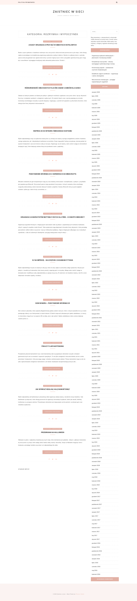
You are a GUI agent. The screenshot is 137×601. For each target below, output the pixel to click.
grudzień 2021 (96, 310)
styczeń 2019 (96, 446)
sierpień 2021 (96, 325)
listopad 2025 (96, 127)
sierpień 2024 (96, 185)
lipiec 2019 (95, 422)
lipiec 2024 (95, 189)
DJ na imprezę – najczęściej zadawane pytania (52, 260)
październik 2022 (97, 271)
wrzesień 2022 (96, 275)
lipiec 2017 (95, 516)
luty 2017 (94, 535)
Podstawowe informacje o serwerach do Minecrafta (52, 174)
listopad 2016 (96, 547)
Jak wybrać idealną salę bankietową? (52, 389)
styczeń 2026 (96, 119)
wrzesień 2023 (96, 228)
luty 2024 (94, 209)
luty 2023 (94, 255)
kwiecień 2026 (96, 107)
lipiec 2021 (95, 329)
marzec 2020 (96, 391)
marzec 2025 (96, 158)
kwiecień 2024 (96, 201)
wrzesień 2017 (96, 508)
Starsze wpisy (24, 469)
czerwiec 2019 (96, 426)
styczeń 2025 (96, 166)
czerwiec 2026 (96, 100)
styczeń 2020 (96, 399)
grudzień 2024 (96, 170)
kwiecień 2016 (96, 574)
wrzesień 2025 (96, 135)
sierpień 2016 (96, 558)
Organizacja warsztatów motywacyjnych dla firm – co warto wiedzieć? (53, 217)
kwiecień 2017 (96, 527)
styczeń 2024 (96, 212)
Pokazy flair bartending (53, 346)
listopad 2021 (96, 314)
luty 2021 (94, 349)
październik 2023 (97, 224)
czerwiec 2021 (96, 333)
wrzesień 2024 (96, 181)
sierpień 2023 (96, 232)
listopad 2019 (96, 407)
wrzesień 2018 (96, 461)
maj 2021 (94, 337)
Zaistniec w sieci (68, 11)
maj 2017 (94, 523)
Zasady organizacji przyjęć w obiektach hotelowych (53, 45)
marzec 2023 (96, 251)
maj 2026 (94, 103)
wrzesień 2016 (96, 555)
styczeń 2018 (96, 492)
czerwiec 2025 (96, 146)
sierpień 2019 (96, 418)
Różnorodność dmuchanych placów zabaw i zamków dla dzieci (53, 88)
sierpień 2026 (96, 92)
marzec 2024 (96, 205)
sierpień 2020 (96, 372)
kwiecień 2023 (96, 247)
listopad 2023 (96, 220)
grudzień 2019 (96, 403)
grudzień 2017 (96, 496)
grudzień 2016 (96, 543)
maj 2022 (94, 290)
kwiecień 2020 (96, 387)
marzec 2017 (96, 531)
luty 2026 (94, 115)
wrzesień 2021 (96, 321)
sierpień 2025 (96, 139)
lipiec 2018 (95, 469)
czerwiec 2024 (96, 193)
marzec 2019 (96, 438)
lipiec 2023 (95, 236)
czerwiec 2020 (96, 380)
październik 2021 (97, 317)
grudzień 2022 (96, 263)
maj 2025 (94, 150)
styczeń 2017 (96, 539)
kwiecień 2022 (96, 294)
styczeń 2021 (96, 352)
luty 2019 (94, 442)
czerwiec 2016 (96, 566)
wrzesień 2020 (96, 368)
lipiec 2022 (95, 282)
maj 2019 (94, 430)
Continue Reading (52, 67)
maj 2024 (94, 197)
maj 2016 (94, 570)
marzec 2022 (96, 298)
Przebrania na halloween (52, 432)
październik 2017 (97, 504)
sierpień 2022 (96, 278)
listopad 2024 (96, 174)
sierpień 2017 (96, 512)
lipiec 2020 (95, 376)
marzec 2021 (96, 345)
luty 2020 (94, 395)
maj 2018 (94, 477)
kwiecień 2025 (96, 154)
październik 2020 (97, 364)
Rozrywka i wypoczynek (52, 41)
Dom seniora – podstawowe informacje (52, 303)
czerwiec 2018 (96, 473)
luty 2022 (94, 302)
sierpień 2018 (96, 465)
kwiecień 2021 (96, 341)
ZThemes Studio (79, 594)
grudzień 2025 (96, 123)
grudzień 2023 (96, 216)
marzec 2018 (96, 485)
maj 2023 (94, 243)
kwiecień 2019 (96, 434)
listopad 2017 (96, 500)
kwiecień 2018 (96, 481)
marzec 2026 (96, 111)
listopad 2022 (96, 267)
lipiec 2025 (95, 142)
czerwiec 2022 (96, 286)
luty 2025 (94, 162)
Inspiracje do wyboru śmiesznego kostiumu (52, 131)
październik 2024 (97, 177)
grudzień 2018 (96, 450)
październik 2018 (97, 457)
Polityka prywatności (26, 2)
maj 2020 (94, 383)
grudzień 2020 (96, 356)
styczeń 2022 (96, 306)
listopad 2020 (96, 360)
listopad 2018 (96, 453)
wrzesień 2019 (96, 415)
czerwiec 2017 (96, 520)
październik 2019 (97, 411)
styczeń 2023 (96, 259)
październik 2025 (97, 131)
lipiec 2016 (95, 562)
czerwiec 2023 (96, 240)
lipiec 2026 (95, 96)
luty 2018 (94, 489)
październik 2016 (97, 551)
